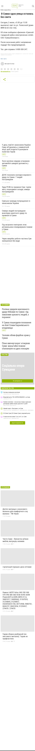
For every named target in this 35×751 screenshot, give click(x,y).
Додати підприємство (17, 423)
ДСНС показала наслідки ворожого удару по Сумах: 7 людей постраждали (16, 177)
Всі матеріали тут (17, 381)
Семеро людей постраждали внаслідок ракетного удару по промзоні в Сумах (14, 213)
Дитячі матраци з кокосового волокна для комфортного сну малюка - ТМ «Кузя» (15, 511)
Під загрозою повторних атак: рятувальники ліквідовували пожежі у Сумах (17, 227)
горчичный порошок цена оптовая (17, 567)
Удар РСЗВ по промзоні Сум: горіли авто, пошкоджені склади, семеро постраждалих (16, 189)
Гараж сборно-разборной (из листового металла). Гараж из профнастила (15, 636)
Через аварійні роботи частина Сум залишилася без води (16, 239)
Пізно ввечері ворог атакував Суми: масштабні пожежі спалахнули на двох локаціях (16, 346)
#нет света (4, 59)
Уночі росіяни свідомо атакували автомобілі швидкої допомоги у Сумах (16, 163)
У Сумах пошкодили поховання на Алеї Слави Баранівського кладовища (16, 325)
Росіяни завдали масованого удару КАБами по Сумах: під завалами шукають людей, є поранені (15, 313)
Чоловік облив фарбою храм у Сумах (16, 336)
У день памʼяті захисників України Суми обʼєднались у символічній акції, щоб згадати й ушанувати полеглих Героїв (16, 148)
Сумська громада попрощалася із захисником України (16, 202)
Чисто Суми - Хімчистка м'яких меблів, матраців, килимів (15, 540)
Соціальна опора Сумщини (13, 367)
